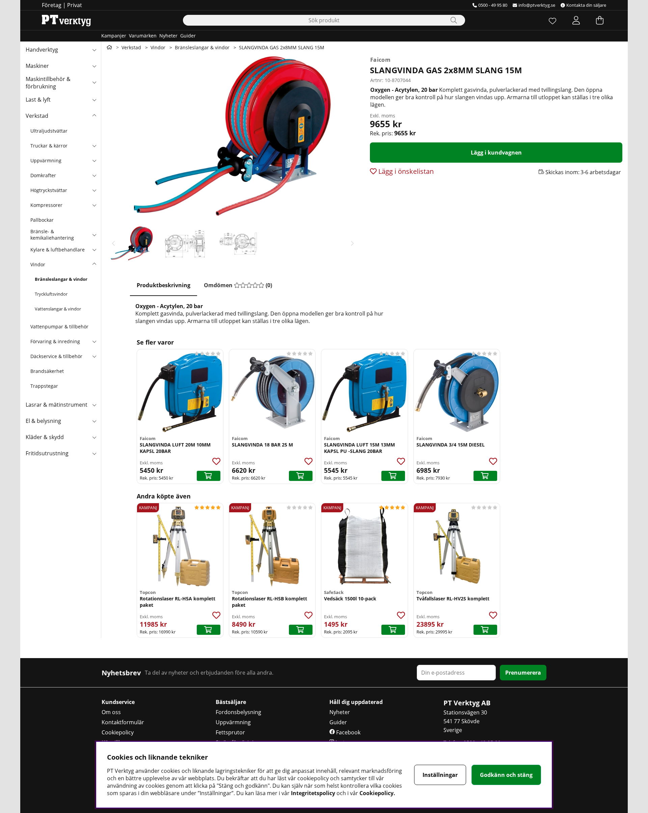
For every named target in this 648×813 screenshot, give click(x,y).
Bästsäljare (231, 702)
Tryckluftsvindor (51, 294)
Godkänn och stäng (506, 775)
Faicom (380, 59)
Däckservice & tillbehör (56, 356)
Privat (74, 5)
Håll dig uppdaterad (356, 702)
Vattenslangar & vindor (58, 309)
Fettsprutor (230, 732)
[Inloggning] (576, 20)
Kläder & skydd (45, 437)
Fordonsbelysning (238, 712)
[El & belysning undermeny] (94, 421)
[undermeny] (94, 145)
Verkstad (37, 115)
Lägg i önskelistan (405, 171)
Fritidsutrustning (47, 453)
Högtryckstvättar (48, 190)
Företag (51, 5)
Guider (188, 35)
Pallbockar (42, 220)
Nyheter (168, 35)
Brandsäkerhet (47, 371)
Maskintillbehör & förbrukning (48, 82)
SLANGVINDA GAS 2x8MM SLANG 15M (281, 47)
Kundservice (118, 702)
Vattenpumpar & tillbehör (59, 326)
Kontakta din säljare (586, 5)
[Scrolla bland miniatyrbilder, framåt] (352, 243)
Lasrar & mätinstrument (56, 404)
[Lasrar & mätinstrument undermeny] (94, 404)
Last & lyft (38, 99)
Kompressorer (46, 205)
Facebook (347, 732)
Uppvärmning (45, 160)
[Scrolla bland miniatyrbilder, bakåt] (113, 243)
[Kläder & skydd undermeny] (94, 437)
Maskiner (37, 66)
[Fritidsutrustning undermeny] (94, 453)
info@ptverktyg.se (536, 5)
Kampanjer (113, 35)
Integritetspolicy (313, 793)
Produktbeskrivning (163, 285)
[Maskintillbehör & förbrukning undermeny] (94, 82)
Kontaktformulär (123, 722)
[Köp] (208, 476)
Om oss (111, 712)
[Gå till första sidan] (109, 47)
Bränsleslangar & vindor (61, 279)
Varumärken (143, 35)
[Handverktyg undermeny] (94, 49)
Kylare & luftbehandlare (57, 249)
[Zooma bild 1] (233, 136)
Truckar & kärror (49, 145)
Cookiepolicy (118, 732)
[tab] (163, 285)
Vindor (37, 264)
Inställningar (440, 775)
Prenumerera (523, 672)
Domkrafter (43, 175)
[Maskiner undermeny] (94, 66)
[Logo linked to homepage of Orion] (66, 20)
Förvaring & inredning (55, 341)
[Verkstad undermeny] (94, 116)
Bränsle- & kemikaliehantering (52, 234)
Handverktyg (42, 49)
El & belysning (43, 421)
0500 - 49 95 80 (492, 5)
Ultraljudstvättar (49, 131)
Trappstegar (44, 386)
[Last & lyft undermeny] (94, 99)
